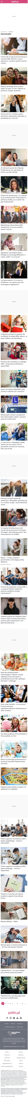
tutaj (13, 1096)
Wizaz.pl (21, 1063)
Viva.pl (21, 1060)
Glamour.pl (7, 1055)
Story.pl (21, 1066)
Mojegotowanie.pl (7, 1063)
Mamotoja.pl (7, 1060)
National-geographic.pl (7, 1066)
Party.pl (21, 1052)
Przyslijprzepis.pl (21, 1058)
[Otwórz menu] (2, 2)
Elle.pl (7, 1052)
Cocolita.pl (7, 1058)
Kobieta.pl (20, 1055)
